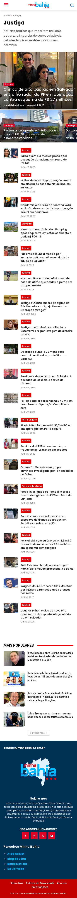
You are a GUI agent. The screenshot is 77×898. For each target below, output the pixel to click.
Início (7, 15)
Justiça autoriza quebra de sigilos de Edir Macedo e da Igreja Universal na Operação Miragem (45, 306)
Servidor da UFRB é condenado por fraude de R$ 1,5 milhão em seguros (44, 448)
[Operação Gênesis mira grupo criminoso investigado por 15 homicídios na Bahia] (11, 464)
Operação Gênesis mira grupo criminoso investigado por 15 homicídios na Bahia (47, 470)
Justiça (9, 84)
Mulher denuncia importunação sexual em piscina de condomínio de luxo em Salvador (46, 184)
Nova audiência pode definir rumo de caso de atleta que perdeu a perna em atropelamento (46, 282)
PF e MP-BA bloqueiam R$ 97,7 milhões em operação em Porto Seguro (46, 427)
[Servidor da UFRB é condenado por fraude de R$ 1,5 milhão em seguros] (11, 444)
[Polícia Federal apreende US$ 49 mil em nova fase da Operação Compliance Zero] (11, 398)
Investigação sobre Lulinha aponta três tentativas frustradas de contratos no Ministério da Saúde (50, 656)
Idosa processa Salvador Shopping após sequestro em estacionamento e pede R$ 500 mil (46, 233)
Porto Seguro (29, 419)
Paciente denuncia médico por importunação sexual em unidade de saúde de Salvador (45, 257)
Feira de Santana (32, 486)
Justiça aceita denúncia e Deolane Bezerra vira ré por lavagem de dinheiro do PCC (47, 330)
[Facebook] (25, 835)
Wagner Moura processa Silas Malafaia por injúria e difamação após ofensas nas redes (46, 589)
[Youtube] (51, 835)
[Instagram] (34, 835)
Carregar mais (37, 732)
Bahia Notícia (17, 864)
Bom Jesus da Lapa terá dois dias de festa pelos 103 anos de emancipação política (49, 677)
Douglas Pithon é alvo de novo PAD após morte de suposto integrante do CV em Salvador (46, 614)
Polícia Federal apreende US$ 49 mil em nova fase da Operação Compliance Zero (47, 404)
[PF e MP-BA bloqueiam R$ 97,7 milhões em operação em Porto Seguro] (11, 423)
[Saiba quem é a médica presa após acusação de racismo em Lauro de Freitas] (11, 153)
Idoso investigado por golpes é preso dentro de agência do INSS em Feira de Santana (46, 495)
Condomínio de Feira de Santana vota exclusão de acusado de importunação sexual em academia (47, 208)
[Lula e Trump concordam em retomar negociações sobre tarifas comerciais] (14, 719)
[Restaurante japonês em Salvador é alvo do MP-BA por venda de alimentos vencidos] (31, 126)
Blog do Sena (16, 859)
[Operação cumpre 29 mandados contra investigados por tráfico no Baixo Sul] (11, 349)
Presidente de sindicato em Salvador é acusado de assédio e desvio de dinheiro (46, 380)
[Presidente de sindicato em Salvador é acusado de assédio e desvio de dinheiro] (11, 374)
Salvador (27, 223)
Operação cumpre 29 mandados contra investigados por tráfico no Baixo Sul (43, 355)
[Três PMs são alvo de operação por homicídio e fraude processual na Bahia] (11, 562)
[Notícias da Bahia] (38, 772)
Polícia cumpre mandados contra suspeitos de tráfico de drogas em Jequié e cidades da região (43, 519)
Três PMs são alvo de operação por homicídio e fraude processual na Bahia (47, 567)
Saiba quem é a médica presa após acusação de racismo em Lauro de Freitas (44, 159)
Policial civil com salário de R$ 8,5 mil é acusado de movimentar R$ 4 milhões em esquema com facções (46, 544)
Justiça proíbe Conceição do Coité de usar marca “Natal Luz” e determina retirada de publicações (49, 697)
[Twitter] (42, 835)
